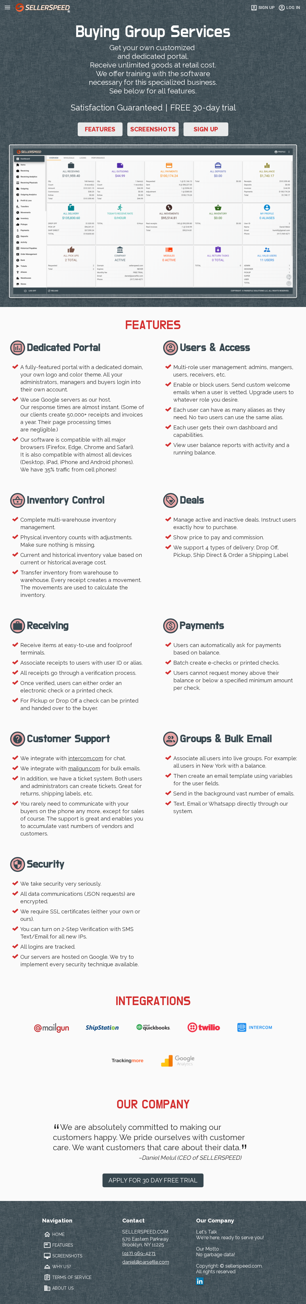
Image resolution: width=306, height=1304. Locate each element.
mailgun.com (84, 768)
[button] (153, 221)
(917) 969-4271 (139, 1253)
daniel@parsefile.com (145, 1262)
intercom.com (85, 758)
